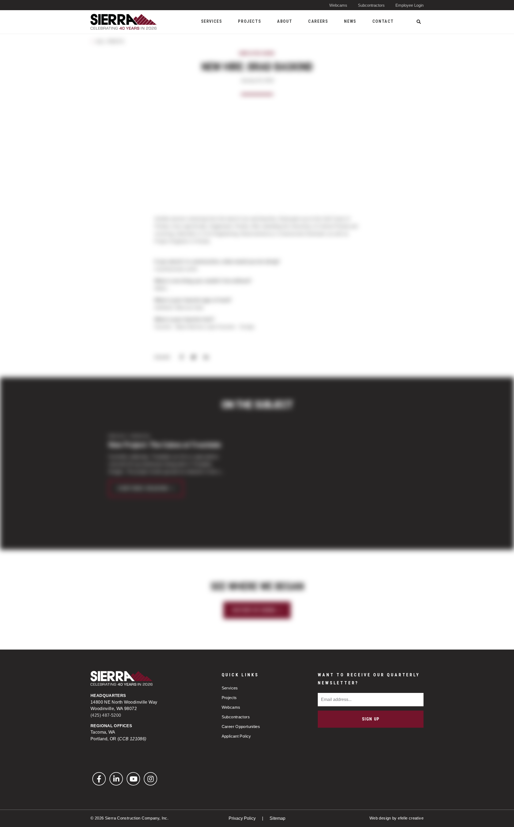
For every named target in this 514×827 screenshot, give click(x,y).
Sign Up (371, 719)
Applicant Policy (236, 736)
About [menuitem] (284, 21)
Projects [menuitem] (249, 21)
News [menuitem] (350, 21)
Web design (380, 818)
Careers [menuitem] (318, 21)
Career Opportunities (241, 726)
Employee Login (409, 5)
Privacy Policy (243, 818)
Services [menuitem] (211, 21)
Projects (229, 697)
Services (230, 688)
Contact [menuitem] (383, 21)
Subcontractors (371, 5)
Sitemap (277, 818)
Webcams (338, 5)
